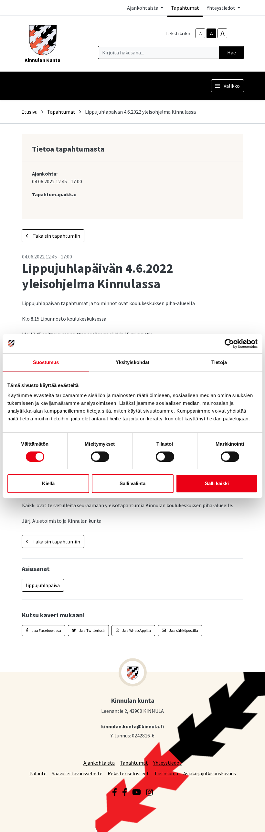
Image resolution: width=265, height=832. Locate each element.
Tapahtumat (185, 8)
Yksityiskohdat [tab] (132, 362)
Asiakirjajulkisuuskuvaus (209, 773)
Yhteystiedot (167, 762)
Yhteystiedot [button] (221, 8)
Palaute (38, 773)
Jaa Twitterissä (92, 630)
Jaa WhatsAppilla (136, 630)
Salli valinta (132, 483)
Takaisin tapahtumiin (56, 236)
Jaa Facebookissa (46, 630)
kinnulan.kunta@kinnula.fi (132, 726)
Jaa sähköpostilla (183, 630)
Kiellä (48, 483)
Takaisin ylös (241, 820)
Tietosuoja (166, 773)
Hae (231, 52)
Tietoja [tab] (219, 362)
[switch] (100, 456)
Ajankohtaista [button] (143, 8)
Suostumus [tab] (46, 362)
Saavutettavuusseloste (77, 773)
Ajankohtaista (99, 762)
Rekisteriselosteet (128, 773)
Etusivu (29, 111)
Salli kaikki (217, 483)
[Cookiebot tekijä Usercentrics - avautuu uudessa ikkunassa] (229, 343)
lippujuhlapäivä (43, 585)
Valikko (232, 86)
